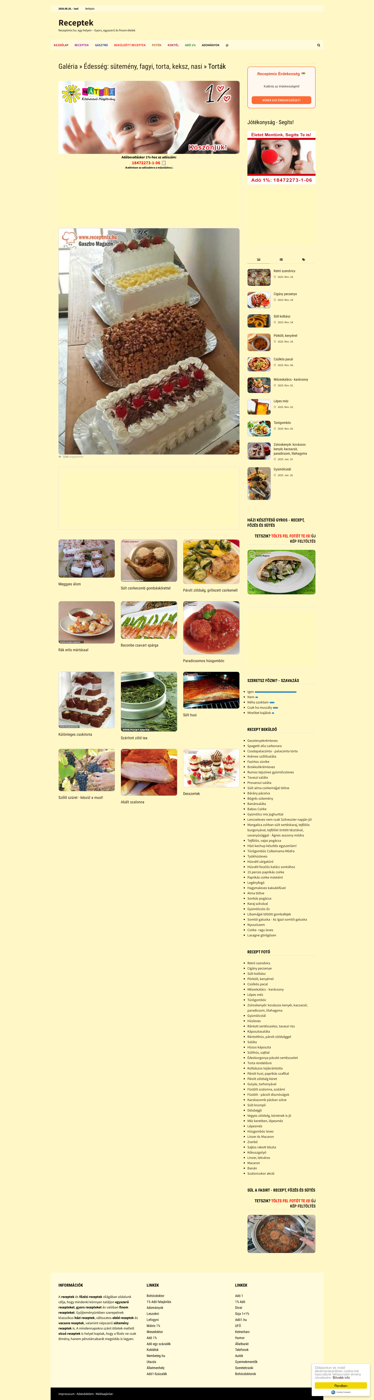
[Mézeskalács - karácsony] (259, 380)
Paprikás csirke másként (265, 877)
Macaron (253, 1163)
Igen (251, 691)
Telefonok (242, 1350)
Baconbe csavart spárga (139, 645)
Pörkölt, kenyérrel (285, 335)
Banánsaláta (256, 803)
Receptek (76, 22)
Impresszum (66, 1394)
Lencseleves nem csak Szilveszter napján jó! (279, 819)
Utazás (151, 1362)
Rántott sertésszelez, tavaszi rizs (271, 1026)
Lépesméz (254, 1126)
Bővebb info (341, 1377)
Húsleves (254, 1021)
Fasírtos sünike (258, 761)
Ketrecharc (242, 1332)
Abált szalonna (132, 802)
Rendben (340, 1385)
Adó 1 (239, 1296)
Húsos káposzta (259, 1047)
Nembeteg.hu (156, 1356)
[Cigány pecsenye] (259, 294)
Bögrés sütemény (260, 798)
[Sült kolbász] (259, 317)
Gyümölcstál (282, 469)
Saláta (252, 1042)
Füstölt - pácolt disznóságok (268, 1094)
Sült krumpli (256, 1105)
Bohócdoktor (155, 1296)
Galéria (68, 66)
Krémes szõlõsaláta (261, 756)
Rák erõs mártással (73, 650)
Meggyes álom (69, 584)
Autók (239, 1356)
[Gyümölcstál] (259, 470)
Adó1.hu (241, 1320)
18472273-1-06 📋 (149, 162)
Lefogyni (153, 1320)
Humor (239, 1338)
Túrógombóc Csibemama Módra (271, 851)
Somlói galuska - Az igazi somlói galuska (277, 919)
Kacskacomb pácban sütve (267, 1099)
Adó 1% (190, 45)
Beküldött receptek (130, 45)
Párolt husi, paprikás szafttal (268, 1073)
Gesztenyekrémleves (262, 740)
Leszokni (153, 1314)
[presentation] (258, 260)
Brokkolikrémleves (261, 767)
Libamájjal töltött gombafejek (269, 914)
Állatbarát (242, 1344)
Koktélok (153, 1350)
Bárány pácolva (258, 793)
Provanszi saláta (259, 782)
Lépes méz (281, 401)
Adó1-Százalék (157, 1374)
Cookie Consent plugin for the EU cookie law (341, 1392)
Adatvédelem (85, 1394)
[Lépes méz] (259, 401)
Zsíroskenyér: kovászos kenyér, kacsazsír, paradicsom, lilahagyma (290, 448)
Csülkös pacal (283, 359)
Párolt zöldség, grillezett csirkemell (210, 590)
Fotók (156, 45)
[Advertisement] (148, 197)
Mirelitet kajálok (259, 712)
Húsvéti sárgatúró (260, 861)
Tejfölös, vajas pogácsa (264, 840)
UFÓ (238, 1326)
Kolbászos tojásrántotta (265, 1068)
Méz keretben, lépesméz (265, 1121)
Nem (251, 697)
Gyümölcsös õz (258, 909)
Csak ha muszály (260, 707)
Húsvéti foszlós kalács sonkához (271, 867)
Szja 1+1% (242, 1314)
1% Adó (240, 1302)
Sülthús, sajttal (258, 1052)
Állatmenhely (156, 1368)
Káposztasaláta (258, 1031)
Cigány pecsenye (285, 294)
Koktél (173, 45)
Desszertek (191, 793)
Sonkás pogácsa (259, 898)
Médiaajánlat (104, 1394)
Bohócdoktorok (245, 1374)
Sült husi (190, 715)
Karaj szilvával (257, 903)
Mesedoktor (155, 1332)
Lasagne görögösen (261, 935)
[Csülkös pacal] (259, 359)
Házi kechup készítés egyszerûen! (272, 845)
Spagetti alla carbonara (264, 746)
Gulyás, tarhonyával (261, 1084)
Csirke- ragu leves (260, 930)
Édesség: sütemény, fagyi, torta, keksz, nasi (143, 66)
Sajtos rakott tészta (261, 1147)
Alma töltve (255, 893)
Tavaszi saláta (257, 777)
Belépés (89, 8)
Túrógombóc (282, 423)
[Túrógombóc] (259, 423)
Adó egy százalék (159, 1344)
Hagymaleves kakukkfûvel (266, 888)
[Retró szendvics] (259, 271)
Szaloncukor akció (260, 1173)
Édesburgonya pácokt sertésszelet (272, 1057)
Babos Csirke (256, 809)
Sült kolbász (282, 316)
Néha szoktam (258, 702)
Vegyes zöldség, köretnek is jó (269, 1115)
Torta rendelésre (259, 1063)
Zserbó (252, 1142)
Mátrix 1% (153, 1326)
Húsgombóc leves (260, 1131)
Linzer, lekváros (258, 1157)
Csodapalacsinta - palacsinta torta (272, 751)
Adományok (211, 45)
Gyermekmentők (246, 1362)
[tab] (258, 260)
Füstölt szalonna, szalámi (266, 1089)
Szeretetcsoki (244, 1368)
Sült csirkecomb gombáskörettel (146, 588)
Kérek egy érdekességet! (281, 100)
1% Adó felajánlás (159, 1302)
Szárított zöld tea (134, 738)
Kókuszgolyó (256, 1152)
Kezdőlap (61, 45)
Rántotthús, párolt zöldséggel (269, 1036)
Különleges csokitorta (75, 734)
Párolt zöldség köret (262, 1078)
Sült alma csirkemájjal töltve (268, 788)
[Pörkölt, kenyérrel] (259, 336)
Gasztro (101, 45)
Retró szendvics (284, 271)
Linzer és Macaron (260, 1136)
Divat (238, 1308)
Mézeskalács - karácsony (291, 379)
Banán (252, 1168)
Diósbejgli (254, 1110)
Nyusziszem (256, 924)
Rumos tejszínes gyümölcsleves (270, 772)
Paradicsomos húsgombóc (203, 660)
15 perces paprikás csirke (265, 872)
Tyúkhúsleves (257, 856)
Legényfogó (256, 882)
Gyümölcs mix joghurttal (265, 814)
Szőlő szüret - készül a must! (80, 797)
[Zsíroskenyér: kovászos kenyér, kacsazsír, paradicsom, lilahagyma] (259, 445)
